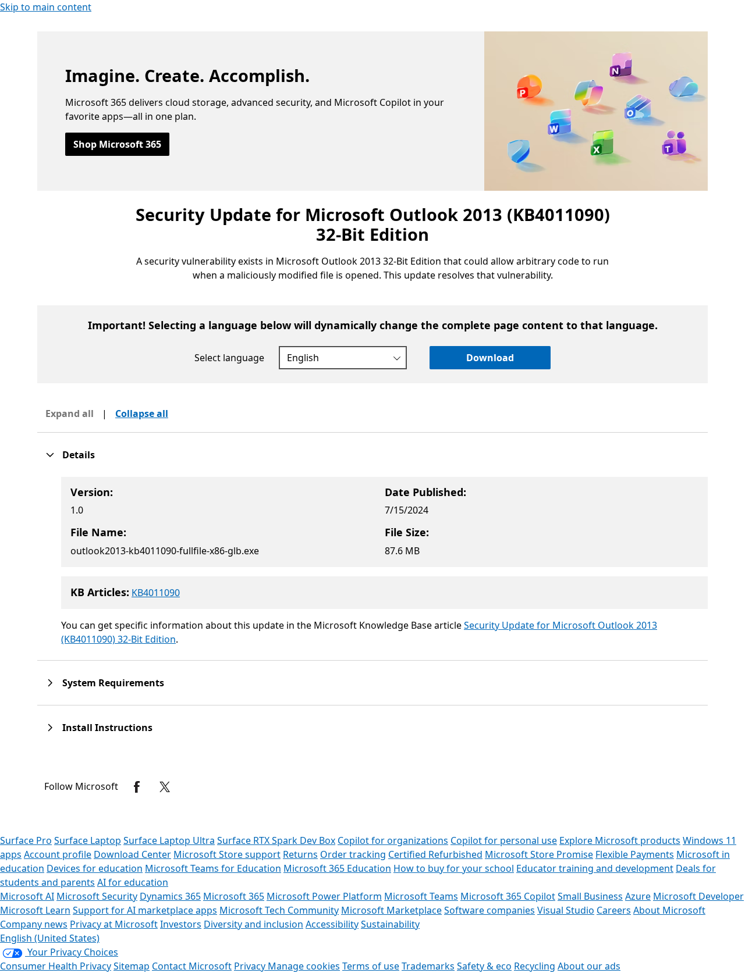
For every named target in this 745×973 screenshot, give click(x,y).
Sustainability (390, 924)
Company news (34, 924)
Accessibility (332, 924)
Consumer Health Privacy (55, 966)
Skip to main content (45, 7)
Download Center (132, 854)
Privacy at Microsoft (114, 924)
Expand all (69, 413)
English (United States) (50, 938)
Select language (229, 357)
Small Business (590, 896)
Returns (300, 854)
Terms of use (370, 966)
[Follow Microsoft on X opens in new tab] (164, 787)
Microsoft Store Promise (539, 854)
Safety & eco (484, 966)
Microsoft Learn (35, 910)
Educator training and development (594, 868)
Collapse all (141, 413)
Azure (638, 896)
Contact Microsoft (192, 966)
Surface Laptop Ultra (169, 840)
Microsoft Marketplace (391, 910)
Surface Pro (26, 840)
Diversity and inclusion (253, 924)
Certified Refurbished (435, 854)
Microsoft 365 (233, 896)
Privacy (251, 966)
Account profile (57, 854)
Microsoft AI (27, 896)
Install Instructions (107, 727)
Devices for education (95, 868)
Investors (180, 924)
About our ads (589, 966)
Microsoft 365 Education (337, 868)
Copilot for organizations (393, 840)
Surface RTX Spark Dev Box (276, 840)
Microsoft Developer (698, 896)
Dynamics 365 (170, 896)
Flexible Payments (634, 854)
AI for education (132, 882)
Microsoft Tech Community (279, 910)
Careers (614, 910)
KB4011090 (156, 592)
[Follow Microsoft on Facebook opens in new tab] (136, 787)
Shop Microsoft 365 (117, 144)
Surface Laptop (87, 840)
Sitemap (131, 966)
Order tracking (353, 854)
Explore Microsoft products (619, 840)
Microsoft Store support (227, 854)
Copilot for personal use (503, 840)
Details (78, 454)
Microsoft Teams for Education (213, 868)
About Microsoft (669, 910)
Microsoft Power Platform (324, 896)
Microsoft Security (96, 896)
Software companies (489, 910)
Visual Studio (565, 910)
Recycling (534, 966)
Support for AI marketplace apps (145, 910)
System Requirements (113, 682)
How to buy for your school (453, 868)
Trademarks (428, 966)
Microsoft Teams (421, 896)
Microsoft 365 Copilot (507, 896)
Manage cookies (304, 966)
